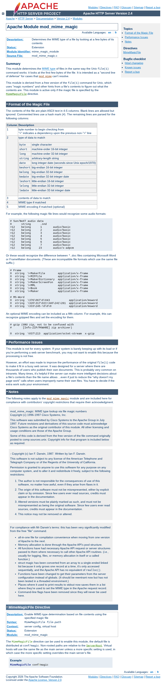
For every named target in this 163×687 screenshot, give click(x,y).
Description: (15, 39)
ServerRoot (94, 645)
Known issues (133, 67)
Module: (12, 634)
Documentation (44, 18)
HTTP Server (25, 18)
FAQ (116, 7)
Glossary (126, 7)
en (109, 32)
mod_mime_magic (58, 398)
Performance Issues (136, 37)
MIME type (48, 68)
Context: (12, 626)
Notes (128, 41)
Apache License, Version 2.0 (44, 679)
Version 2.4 (63, 18)
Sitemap (138, 7)
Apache (10, 18)
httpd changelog (134, 63)
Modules (93, 7)
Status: (11, 47)
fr (115, 32)
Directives (106, 7)
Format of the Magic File (139, 32)
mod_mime (45, 76)
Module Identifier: (19, 51)
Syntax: (12, 622)
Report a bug (153, 7)
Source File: (15, 55)
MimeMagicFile (16, 94)
